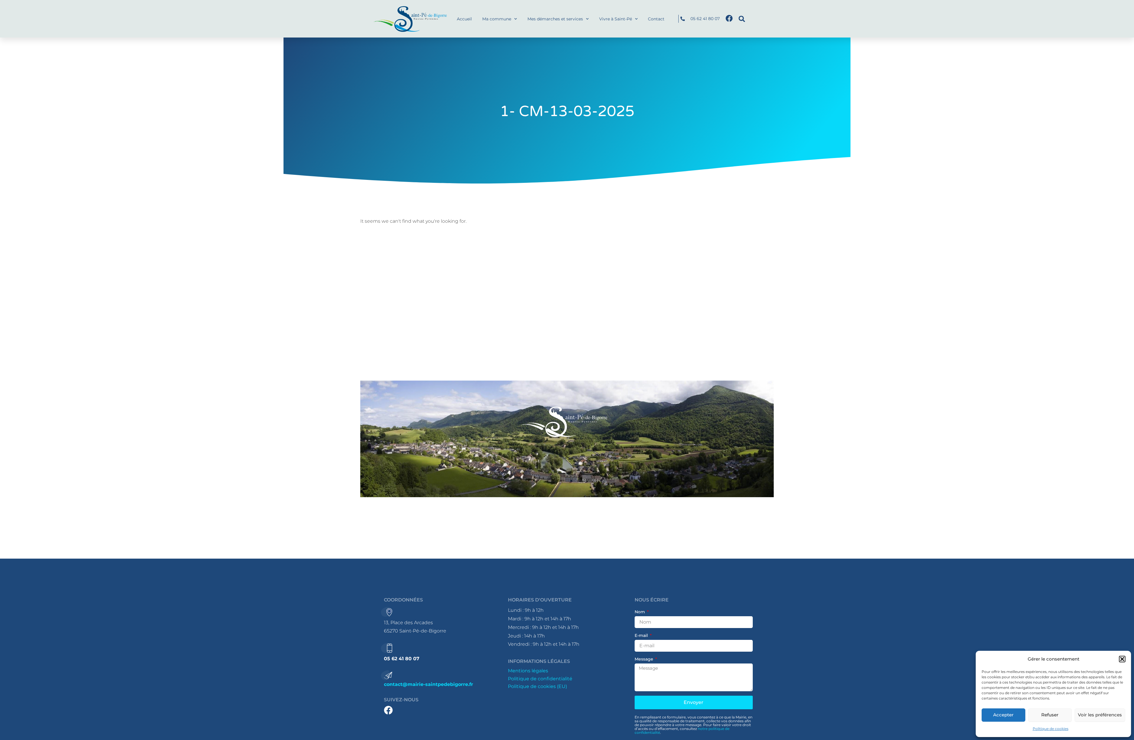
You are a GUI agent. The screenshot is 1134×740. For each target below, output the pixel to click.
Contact (656, 19)
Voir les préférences (1100, 715)
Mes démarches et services (555, 19)
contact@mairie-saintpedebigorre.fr (428, 684)
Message (644, 659)
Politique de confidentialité (540, 679)
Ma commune (496, 19)
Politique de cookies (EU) (537, 686)
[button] (1122, 659)
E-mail (642, 635)
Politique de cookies (1050, 728)
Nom (640, 611)
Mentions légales (528, 671)
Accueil (464, 19)
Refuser (1049, 715)
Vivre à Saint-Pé (615, 19)
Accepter (1003, 715)
